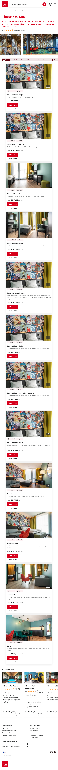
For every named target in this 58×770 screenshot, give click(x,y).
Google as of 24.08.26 (19, 30)
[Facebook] (51, 752)
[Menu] (55, 4)
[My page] (50, 4)
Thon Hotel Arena (10, 686)
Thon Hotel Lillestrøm (30, 687)
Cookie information (6, 755)
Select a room (13, 105)
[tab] (6, 59)
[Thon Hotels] (5, 4)
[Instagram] (55, 752)
